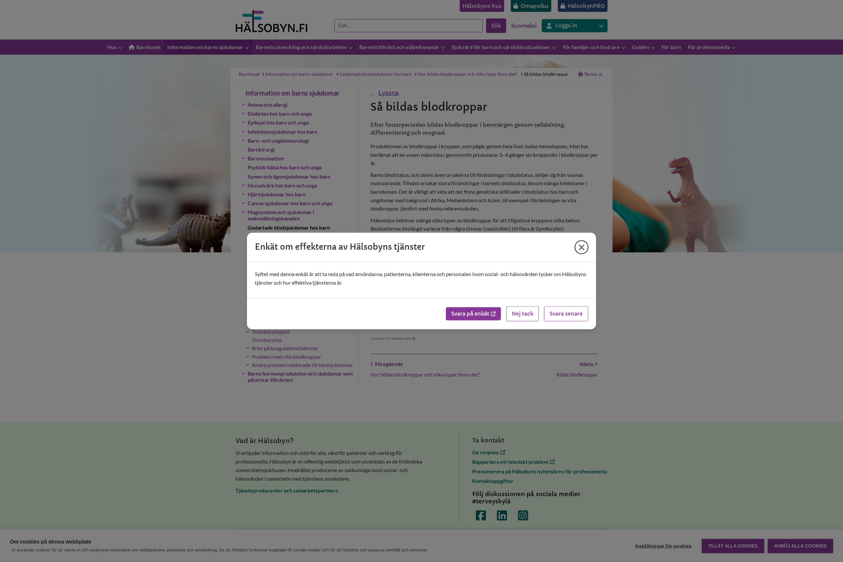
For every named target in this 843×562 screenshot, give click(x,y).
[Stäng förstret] (581, 247)
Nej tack (522, 314)
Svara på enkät (470, 314)
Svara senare (566, 314)
